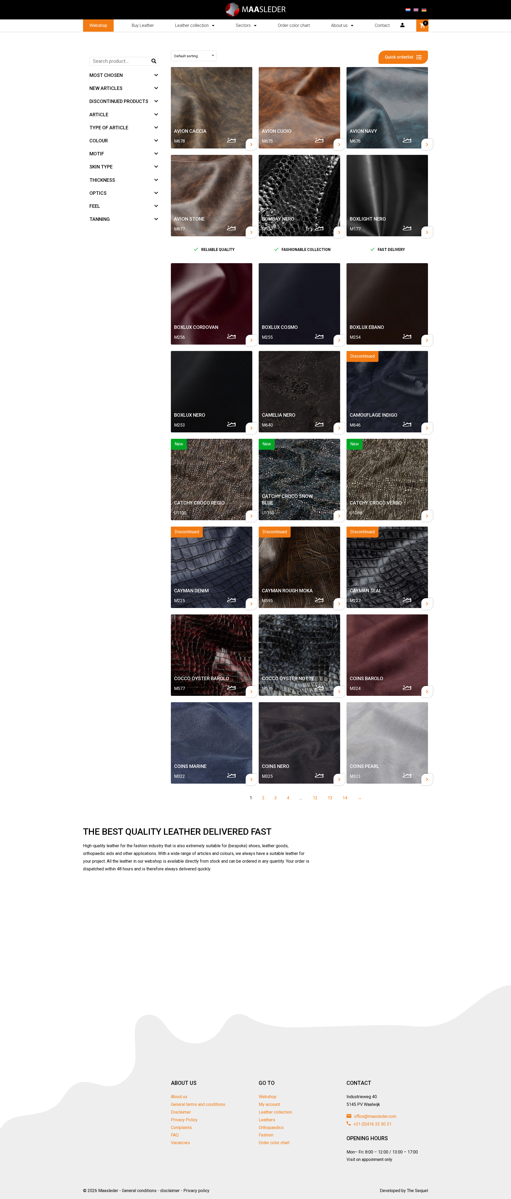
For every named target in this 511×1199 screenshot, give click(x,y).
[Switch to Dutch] (408, 9)
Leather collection (192, 25)
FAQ (175, 1135)
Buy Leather (143, 25)
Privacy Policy (184, 1119)
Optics (97, 193)
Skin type (101, 166)
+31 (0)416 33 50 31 (372, 1124)
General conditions (139, 1190)
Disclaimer (181, 1112)
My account (269, 1104)
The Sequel (417, 1190)
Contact (382, 25)
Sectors (243, 25)
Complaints (181, 1127)
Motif (96, 153)
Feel (94, 206)
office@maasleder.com (374, 1116)
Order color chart (294, 25)
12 (314, 797)
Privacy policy (196, 1190)
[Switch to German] (424, 9)
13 (329, 797)
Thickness (102, 180)
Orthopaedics (271, 1127)
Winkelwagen (425, 23)
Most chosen (106, 75)
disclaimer (170, 1190)
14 (344, 797)
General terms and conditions (198, 1104)
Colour (98, 140)
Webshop (98, 25)
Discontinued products (118, 101)
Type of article (108, 127)
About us (339, 25)
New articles (105, 88)
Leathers (267, 1119)
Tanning (99, 219)
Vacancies (180, 1142)
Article (98, 114)
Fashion (266, 1135)
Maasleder (108, 1190)
